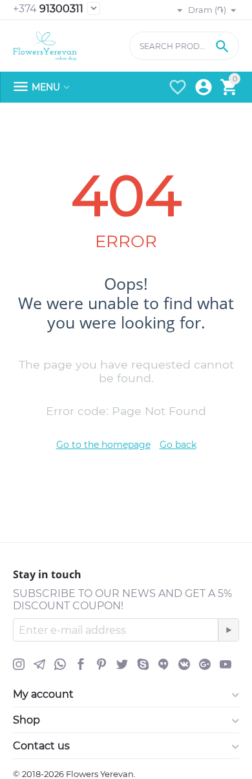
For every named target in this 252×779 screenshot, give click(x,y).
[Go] (228, 630)
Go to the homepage (103, 444)
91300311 (48, 9)
